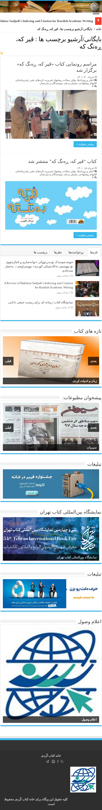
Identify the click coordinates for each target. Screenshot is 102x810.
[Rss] (62, 761)
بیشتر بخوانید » (85, 144)
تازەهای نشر (37, 80)
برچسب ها (40, 252)
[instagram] (53, 761)
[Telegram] (47, 761)
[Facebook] (57, 761)
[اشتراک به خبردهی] (1, 53)
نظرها (58, 252)
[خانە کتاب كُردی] (51, 7)
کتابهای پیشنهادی (88, 83)
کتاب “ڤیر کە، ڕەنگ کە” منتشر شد (62, 161)
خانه (99, 29)
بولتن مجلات (69, 80)
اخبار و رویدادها (86, 80)
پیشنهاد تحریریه (53, 80)
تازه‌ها (94, 252)
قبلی (8, 361)
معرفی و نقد (71, 83)
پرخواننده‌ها (76, 252)
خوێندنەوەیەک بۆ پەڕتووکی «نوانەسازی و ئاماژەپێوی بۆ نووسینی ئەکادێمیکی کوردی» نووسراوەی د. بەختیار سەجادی (39, 266)
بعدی (93, 361)
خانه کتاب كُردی (51, 755)
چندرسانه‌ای (22, 80)
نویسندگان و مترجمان (51, 83)
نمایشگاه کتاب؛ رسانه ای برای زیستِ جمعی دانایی (40, 302)
